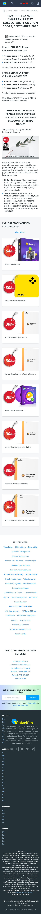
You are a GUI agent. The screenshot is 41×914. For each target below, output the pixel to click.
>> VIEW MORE (20, 678)
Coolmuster (3, 725)
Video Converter (29, 579)
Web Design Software (20, 625)
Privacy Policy (31, 703)
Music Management (19, 597)
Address (3, 819)
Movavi (3, 756)
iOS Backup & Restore (20, 588)
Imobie (3, 785)
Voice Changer (30, 561)
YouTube (22, 749)
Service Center (3, 816)
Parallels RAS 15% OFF (20, 675)
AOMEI (3, 767)
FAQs (3, 832)
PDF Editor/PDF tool (29, 611)
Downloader (10, 615)
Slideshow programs (13, 583)
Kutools (3, 753)
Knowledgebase (3, 838)
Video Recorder (20, 634)
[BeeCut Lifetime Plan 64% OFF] (20, 249)
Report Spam (3, 835)
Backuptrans (3, 782)
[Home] (4, 11)
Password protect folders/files (20, 606)
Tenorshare (3, 759)
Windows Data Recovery (20, 565)
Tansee (3, 788)
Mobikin (3, 791)
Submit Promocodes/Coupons (3, 841)
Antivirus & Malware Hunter (20, 629)
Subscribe (32, 697)
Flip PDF (6, 597)
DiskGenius (3, 737)
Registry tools (25, 620)
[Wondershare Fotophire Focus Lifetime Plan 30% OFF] (20, 359)
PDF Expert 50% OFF (20, 661)
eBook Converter (29, 583)
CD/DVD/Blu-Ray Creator (13, 593)
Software (14, 620)
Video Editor (8, 547)
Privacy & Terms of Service (23, 892)
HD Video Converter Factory (3, 743)
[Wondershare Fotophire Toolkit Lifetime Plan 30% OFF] (20, 505)
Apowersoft (3, 797)
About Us (3, 810)
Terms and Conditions (20, 705)
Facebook (17, 749)
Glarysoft (3, 776)
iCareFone (3, 728)
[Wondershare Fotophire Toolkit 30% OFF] (20, 468)
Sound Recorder (20, 602)
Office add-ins (20, 547)
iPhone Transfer (32, 574)
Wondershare (3, 764)
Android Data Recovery (14, 561)
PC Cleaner (33, 597)
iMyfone (3, 773)
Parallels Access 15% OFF (20, 668)
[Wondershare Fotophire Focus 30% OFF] (20, 322)
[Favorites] (32, 3)
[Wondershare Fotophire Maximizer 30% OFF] (20, 432)
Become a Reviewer (3, 844)
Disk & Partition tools (13, 579)
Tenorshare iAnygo (3, 740)
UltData (3, 731)
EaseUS (3, 762)
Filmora (3, 719)
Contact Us (3, 822)
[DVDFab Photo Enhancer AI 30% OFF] (20, 395)
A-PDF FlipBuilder (3, 800)
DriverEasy (3, 722)
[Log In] (38, 3)
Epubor (3, 794)
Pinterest (33, 749)
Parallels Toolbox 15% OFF (20, 671)
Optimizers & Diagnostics (20, 551)
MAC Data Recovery (12, 611)
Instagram (11, 749)
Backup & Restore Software (20, 570)
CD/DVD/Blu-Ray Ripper (26, 615)
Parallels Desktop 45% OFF (20, 665)
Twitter (27, 749)
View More (19, 232)
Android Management (20, 556)
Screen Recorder (31, 593)
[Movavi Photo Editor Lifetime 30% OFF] (20, 286)
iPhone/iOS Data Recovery (13, 574)
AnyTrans (3, 734)
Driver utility (32, 547)
